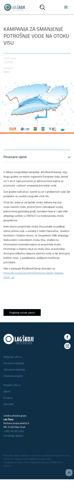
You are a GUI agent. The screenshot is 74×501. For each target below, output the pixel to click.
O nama (7, 398)
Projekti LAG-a (11, 385)
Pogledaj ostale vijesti (22, 312)
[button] (66, 7)
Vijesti (6, 391)
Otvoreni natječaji (13, 363)
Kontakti (8, 404)
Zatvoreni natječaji (14, 369)
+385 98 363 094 (13, 431)
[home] (13, 7)
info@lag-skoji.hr (13, 436)
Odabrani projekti (13, 376)
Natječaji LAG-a (12, 357)
